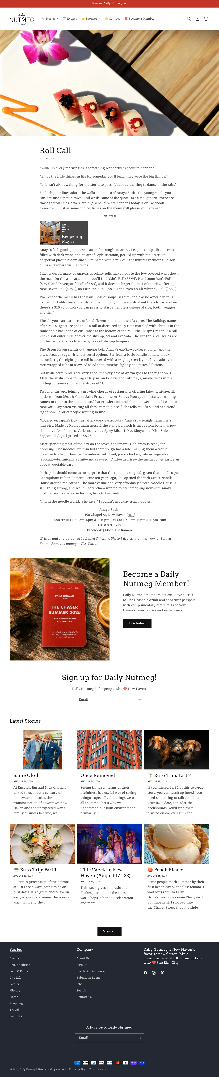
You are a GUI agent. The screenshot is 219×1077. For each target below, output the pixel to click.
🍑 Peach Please (165, 870)
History (15, 990)
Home (14, 997)
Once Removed (97, 775)
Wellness (16, 1016)
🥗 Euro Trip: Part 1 (34, 870)
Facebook (94, 530)
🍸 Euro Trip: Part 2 (169, 775)
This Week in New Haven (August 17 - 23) (105, 872)
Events (14, 958)
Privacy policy (77, 1069)
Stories (16, 949)
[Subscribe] (139, 699)
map (131, 515)
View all (109, 931)
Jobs (79, 984)
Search (81, 990)
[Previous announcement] (10, 3)
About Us (83, 958)
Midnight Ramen (118, 530)
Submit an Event (88, 977)
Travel (14, 1010)
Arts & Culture (20, 965)
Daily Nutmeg (27, 1069)
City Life (15, 977)
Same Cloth (26, 775)
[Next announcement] (208, 3)
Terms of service (98, 1069)
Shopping (16, 1003)
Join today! (137, 623)
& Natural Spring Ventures (51, 1069)
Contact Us (84, 997)
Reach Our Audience (91, 971)
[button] (50, 19)
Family (14, 984)
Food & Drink (19, 971)
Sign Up (82, 965)
